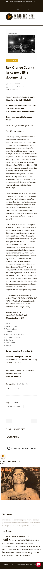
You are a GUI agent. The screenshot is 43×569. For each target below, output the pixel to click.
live (3, 552)
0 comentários (13, 90)
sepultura (24, 552)
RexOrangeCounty (14, 406)
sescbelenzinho (13, 548)
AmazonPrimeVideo (27, 539)
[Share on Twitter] (20, 384)
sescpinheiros (36, 549)
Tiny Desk (29, 239)
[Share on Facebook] (17, 384)
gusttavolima (25, 549)
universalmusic (26, 555)
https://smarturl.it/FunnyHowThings (20, 111)
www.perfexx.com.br (14, 376)
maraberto (18, 552)
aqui (13, 188)
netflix (6, 539)
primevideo (5, 555)
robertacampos (24, 546)
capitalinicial (28, 537)
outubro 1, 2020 (14, 84)
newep (16, 402)
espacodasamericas (7, 546)
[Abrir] (20, 487)
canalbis (16, 546)
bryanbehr (12, 555)
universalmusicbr (28, 543)
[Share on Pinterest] (27, 384)
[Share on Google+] (23, 384)
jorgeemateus (14, 540)
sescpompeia (34, 546)
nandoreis (18, 555)
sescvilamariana (14, 543)
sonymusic (33, 552)
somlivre (22, 536)
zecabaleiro (10, 552)
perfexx (4, 549)
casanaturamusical (10, 536)
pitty (38, 540)
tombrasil (21, 543)
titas (30, 549)
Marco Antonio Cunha (20, 87)
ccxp (33, 537)
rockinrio (6, 543)
